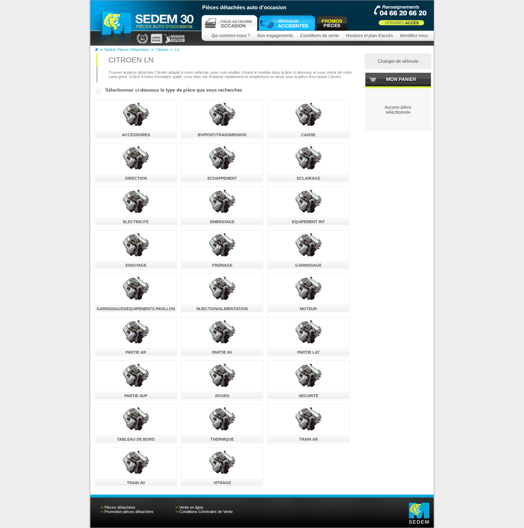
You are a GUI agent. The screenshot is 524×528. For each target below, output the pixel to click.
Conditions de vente (319, 35)
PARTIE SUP (135, 396)
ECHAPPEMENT (222, 178)
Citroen (162, 49)
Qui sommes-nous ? (230, 35)
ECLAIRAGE (308, 178)
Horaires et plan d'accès (369, 35)
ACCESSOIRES (136, 135)
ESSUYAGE (136, 265)
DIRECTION (136, 178)
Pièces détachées (119, 507)
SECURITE (308, 396)
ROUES (222, 396)
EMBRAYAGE (222, 222)
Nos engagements (275, 35)
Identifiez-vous (414, 35)
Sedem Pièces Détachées (126, 49)
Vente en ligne (191, 507)
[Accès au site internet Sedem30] (287, 23)
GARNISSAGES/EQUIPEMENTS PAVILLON (136, 309)
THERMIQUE (222, 439)
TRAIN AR (308, 439)
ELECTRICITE (136, 222)
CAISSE (308, 135)
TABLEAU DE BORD (136, 439)
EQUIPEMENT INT (308, 222)
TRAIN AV (136, 483)
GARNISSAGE (308, 265)
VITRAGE (222, 483)
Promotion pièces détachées (129, 511)
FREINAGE (222, 265)
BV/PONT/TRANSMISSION (222, 135)
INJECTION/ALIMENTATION (222, 309)
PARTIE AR (135, 352)
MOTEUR (308, 309)
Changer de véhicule (398, 61)
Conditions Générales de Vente (206, 511)
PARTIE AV (222, 352)
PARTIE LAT (308, 352)
